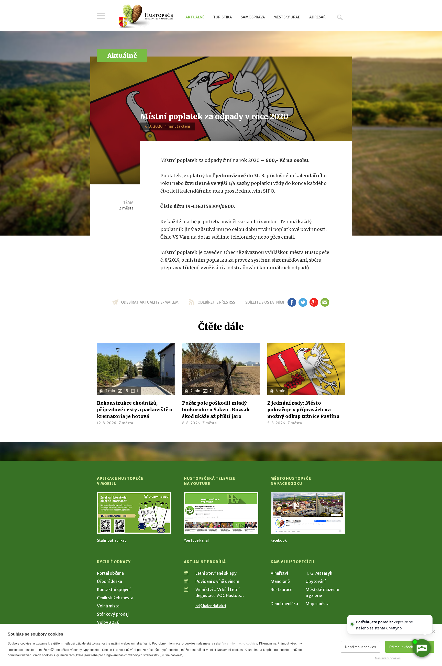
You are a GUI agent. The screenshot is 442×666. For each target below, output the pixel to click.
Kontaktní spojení (113, 589)
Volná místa (108, 605)
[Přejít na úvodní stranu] (145, 16)
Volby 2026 (108, 622)
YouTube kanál (196, 540)
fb (292, 302)
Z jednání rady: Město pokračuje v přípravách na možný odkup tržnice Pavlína (303, 409)
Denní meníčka (284, 603)
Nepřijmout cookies (360, 647)
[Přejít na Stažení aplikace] (134, 513)
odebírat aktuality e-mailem (150, 302)
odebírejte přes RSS (216, 302)
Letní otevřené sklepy (216, 573)
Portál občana (110, 573)
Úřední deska (109, 581)
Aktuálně (194, 17)
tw (303, 302)
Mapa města (317, 603)
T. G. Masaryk (319, 573)
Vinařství (279, 573)
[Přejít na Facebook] (308, 513)
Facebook (279, 540)
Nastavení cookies (388, 658)
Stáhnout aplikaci (112, 540)
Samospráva (253, 17)
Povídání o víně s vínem (217, 581)
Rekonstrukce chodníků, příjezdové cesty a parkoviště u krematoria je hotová (134, 409)
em (324, 302)
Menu (101, 16)
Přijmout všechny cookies (409, 647)
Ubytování (316, 581)
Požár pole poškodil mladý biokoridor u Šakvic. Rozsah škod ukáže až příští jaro (216, 409)
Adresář (317, 17)
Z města (126, 208)
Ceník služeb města (115, 597)
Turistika (222, 17)
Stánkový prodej (113, 614)
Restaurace (281, 589)
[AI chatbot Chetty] (421, 648)
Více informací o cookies (239, 643)
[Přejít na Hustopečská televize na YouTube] (221, 513)
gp (313, 302)
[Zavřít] (433, 631)
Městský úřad (287, 17)
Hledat (340, 17)
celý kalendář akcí (210, 606)
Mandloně (280, 581)
